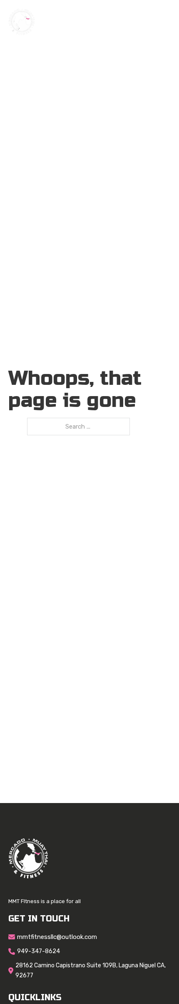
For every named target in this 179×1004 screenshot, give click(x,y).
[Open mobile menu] (166, 22)
